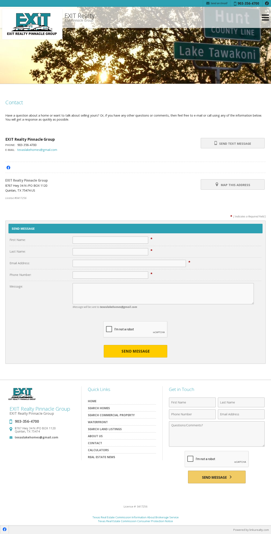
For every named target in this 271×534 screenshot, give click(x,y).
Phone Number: (20, 275)
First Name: (18, 240)
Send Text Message (234, 144)
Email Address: (20, 263)
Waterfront (98, 422)
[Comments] (217, 445)
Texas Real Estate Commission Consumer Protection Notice (135, 521)
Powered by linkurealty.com (251, 530)
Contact (95, 443)
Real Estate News (101, 457)
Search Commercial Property (111, 415)
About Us (95, 436)
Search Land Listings (105, 429)
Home (92, 401)
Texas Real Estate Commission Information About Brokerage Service (136, 517)
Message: (16, 286)
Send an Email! (218, 3)
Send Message (136, 351)
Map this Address (235, 185)
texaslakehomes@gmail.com (37, 150)
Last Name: (18, 251)
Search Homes (99, 408)
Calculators (98, 450)
